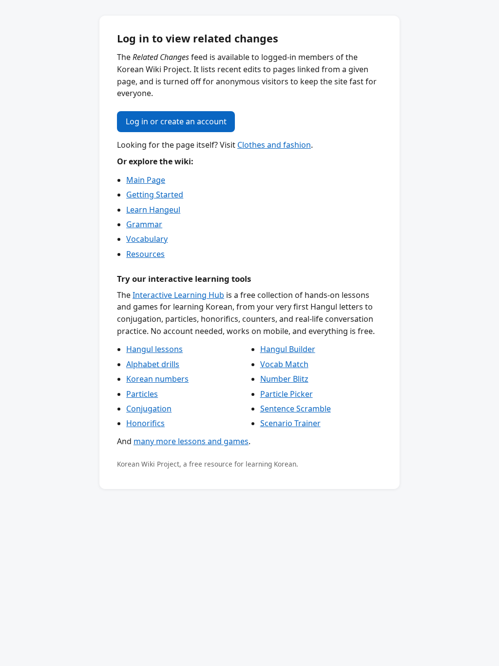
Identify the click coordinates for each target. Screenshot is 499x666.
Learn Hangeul (153, 209)
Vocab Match (284, 364)
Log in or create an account (176, 121)
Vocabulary (147, 239)
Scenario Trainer (290, 423)
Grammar (144, 224)
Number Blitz (284, 378)
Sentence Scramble (295, 408)
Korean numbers (157, 378)
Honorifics (145, 423)
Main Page (145, 180)
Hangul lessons (154, 349)
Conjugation (149, 408)
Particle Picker (286, 394)
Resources (145, 254)
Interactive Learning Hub (178, 295)
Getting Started (154, 194)
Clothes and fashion (274, 144)
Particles (142, 394)
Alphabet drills (152, 364)
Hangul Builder (287, 349)
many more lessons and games (191, 441)
